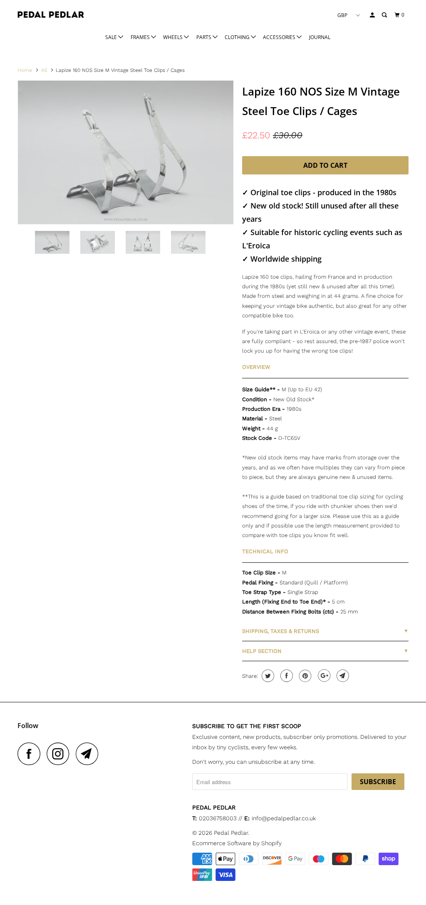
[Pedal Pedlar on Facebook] (31, 753)
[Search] (384, 15)
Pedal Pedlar (231, 832)
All (44, 70)
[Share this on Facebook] (285, 676)
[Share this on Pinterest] (304, 676)
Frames (141, 37)
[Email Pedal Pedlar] (89, 753)
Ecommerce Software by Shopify (237, 843)
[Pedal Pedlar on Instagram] (60, 753)
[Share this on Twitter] (267, 676)
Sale (111, 37)
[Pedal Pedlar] (50, 14)
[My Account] (372, 15)
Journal (319, 37)
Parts (204, 37)
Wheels (173, 37)
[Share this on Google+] (323, 676)
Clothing (238, 37)
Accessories (280, 37)
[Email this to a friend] (341, 676)
